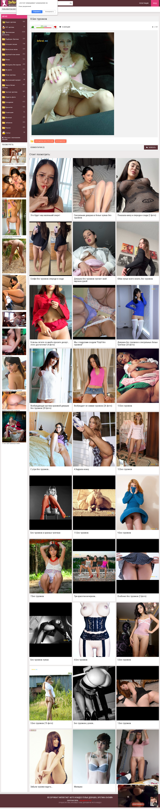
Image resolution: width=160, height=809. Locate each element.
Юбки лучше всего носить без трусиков (135, 279)
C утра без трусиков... (40, 469)
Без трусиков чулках (39, 660)
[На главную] (14, 3)
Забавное (8, 123)
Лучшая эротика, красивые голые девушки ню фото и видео (80, 802)
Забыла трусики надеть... (41, 787)
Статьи (7, 133)
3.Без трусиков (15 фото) (41, 723)
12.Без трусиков (125, 469)
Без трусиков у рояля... (84, 723)
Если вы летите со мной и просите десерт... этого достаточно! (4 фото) (49, 343)
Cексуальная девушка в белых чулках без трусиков (92, 216)
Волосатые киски (11, 49)
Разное (8, 128)
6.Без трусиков (80, 660)
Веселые (8, 117)
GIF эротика (9, 27)
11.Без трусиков (81, 533)
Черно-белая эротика (8, 86)
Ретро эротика (10, 75)
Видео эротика (10, 22)
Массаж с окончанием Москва (11, 138)
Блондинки (9, 102)
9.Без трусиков (124, 533)
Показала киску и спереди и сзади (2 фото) (137, 215)
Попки (7, 59)
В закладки (66, 27)
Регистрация (143, 3)
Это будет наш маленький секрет (45, 215)
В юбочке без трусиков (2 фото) (132, 596)
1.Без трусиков (124, 723)
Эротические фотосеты (8, 33)
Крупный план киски (12, 54)
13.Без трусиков (125, 406)
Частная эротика (11, 92)
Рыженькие (9, 112)
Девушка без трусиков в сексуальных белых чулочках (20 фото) (138, 343)
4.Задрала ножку (81, 469)
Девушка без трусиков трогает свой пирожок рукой (90, 280)
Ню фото (8, 70)
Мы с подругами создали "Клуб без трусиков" (89, 343)
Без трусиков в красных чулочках (45, 533)
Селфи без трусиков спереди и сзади (47, 279)
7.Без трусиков (37, 596)
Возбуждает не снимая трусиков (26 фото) (93, 406)
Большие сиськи (11, 44)
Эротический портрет (13, 80)
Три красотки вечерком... (85, 596)
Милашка (78, 787)
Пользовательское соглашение (13, 9)
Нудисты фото (10, 97)
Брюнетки (8, 107)
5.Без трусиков (124, 660)
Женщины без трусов (13, 65)
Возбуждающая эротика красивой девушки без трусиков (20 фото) (49, 407)
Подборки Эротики (12, 39)
